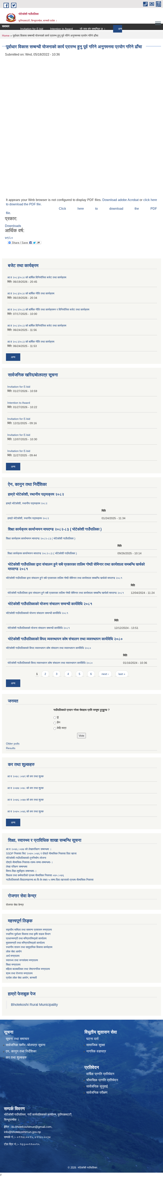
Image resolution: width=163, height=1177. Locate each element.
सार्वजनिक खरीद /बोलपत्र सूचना (25, 1045)
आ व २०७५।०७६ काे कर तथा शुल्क (25, 811)
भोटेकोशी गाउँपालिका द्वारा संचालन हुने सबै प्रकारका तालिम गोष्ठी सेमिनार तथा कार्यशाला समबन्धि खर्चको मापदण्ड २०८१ (64, 577)
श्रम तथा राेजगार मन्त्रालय (19, 973)
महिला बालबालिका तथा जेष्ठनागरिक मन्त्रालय (28, 968)
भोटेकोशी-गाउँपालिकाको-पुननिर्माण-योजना (26, 857)
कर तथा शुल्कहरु (16, 1057)
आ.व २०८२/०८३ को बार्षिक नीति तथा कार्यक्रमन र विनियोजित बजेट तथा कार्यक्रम (48, 309)
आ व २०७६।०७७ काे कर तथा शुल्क (25, 799)
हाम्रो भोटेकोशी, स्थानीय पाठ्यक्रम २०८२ (36, 494)
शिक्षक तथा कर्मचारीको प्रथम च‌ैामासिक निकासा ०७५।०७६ (35, 875)
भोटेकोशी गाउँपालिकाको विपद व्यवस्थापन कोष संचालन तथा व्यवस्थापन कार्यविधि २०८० (65, 639)
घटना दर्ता (92, 1039)
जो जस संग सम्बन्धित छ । (82, 28)
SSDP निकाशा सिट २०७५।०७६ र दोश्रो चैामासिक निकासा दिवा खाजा (41, 853)
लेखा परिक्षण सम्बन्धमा (16, 866)
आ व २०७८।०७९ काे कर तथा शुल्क (25, 776)
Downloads (13, 226)
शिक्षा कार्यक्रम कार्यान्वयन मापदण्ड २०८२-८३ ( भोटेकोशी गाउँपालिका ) (55, 529)
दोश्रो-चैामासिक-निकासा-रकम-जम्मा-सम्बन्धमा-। (29, 862)
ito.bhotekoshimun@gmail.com (31, 1126)
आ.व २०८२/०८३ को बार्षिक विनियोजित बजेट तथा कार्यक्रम (36, 325)
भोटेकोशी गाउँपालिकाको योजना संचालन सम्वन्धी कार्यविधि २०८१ (50, 604)
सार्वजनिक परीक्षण (96, 1092)
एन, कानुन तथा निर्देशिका (21, 1051)
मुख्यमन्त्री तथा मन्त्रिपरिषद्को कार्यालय (25, 942)
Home (6, 35)
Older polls (12, 743)
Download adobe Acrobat (121, 200)
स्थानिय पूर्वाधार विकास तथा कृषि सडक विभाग (28, 934)
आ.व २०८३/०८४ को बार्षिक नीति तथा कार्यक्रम (30, 293)
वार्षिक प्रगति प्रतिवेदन (100, 1074)
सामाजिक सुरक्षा (95, 1045)
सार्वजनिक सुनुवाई (97, 1086)
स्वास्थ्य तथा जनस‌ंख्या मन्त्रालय (22, 960)
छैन (58, 722)
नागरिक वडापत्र (96, 1051)
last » (121, 673)
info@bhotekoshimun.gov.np (22, 1132)
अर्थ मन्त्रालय (12, 955)
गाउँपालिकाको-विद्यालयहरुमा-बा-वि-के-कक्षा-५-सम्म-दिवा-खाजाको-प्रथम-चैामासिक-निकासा (49, 879)
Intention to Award (51, 28)
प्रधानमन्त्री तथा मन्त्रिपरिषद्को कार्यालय (26, 938)
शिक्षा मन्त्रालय (13, 964)
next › (105, 673)
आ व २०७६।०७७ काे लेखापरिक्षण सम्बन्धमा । (28, 849)
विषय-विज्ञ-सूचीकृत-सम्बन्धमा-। (21, 870)
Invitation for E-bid (21, 28)
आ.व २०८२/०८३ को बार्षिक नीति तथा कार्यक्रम (30, 341)
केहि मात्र (61, 727)
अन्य (110, 28)
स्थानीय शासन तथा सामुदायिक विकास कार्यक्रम (29, 947)
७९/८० (9, 237)
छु (58, 717)
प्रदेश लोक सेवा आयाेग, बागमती (21, 977)
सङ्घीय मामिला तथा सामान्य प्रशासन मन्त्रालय (29, 929)
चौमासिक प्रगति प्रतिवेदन (102, 1080)
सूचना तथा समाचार (17, 1039)
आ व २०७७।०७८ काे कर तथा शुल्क (25, 788)
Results (10, 748)
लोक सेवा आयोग (14, 951)
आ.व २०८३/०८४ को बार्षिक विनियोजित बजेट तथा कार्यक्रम (36, 277)
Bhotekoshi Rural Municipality (34, 1005)
